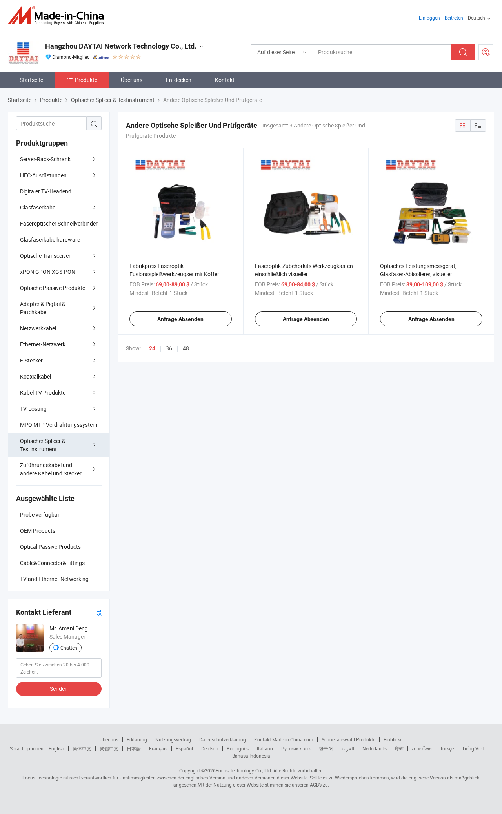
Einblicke (393, 739)
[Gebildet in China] (58, 15)
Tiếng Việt (473, 748)
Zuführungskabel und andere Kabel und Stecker (51, 469)
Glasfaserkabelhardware (50, 239)
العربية (347, 748)
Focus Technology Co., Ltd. (244, 770)
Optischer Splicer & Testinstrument (42, 445)
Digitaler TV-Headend (45, 191)
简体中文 (82, 748)
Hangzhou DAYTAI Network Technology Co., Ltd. (120, 46)
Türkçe (447, 748)
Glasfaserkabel (38, 207)
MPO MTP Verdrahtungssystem (58, 424)
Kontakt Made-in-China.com (283, 739)
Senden (59, 688)
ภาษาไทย (422, 748)
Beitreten (454, 18)
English (56, 748)
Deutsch (209, 748)
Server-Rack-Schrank (45, 159)
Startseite (31, 80)
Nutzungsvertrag (173, 739)
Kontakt (225, 80)
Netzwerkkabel (38, 328)
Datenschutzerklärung (222, 739)
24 (152, 348)
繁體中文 (109, 748)
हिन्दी (399, 748)
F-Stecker (31, 360)
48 (186, 348)
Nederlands (374, 748)
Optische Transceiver (45, 255)
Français (158, 748)
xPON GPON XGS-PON (47, 271)
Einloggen (429, 18)
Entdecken (178, 80)
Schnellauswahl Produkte (348, 739)
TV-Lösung (33, 408)
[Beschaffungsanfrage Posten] (485, 52)
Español (184, 748)
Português (238, 748)
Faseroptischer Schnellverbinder (59, 223)
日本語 (134, 748)
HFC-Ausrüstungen (43, 175)
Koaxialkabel (35, 376)
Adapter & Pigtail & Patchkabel (42, 308)
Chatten (68, 648)
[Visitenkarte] (98, 612)
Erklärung (137, 739)
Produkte (86, 80)
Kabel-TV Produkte (42, 392)
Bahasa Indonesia (251, 755)
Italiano (265, 748)
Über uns (131, 80)
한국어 (326, 748)
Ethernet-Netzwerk (42, 344)
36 (169, 348)
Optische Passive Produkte (52, 287)
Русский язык (296, 748)
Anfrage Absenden (180, 319)
